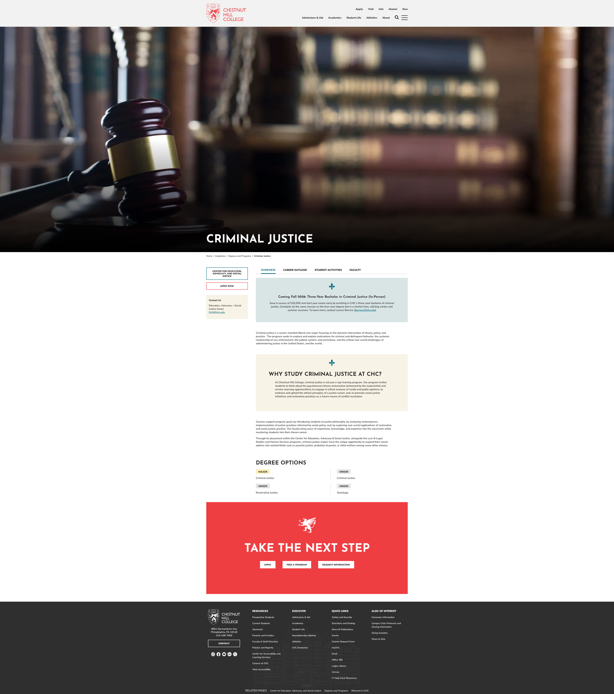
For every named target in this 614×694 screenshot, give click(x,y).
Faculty (355, 270)
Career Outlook (295, 270)
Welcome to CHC (360, 690)
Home (209, 256)
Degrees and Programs (239, 256)
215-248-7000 (224, 635)
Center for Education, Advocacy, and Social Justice (227, 274)
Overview (268, 270)
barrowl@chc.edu (365, 310)
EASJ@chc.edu (217, 312)
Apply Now (227, 286)
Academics (220, 256)
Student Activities (328, 270)
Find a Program (297, 564)
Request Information (336, 564)
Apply (267, 564)
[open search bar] (397, 17)
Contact (224, 643)
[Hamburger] (404, 18)
